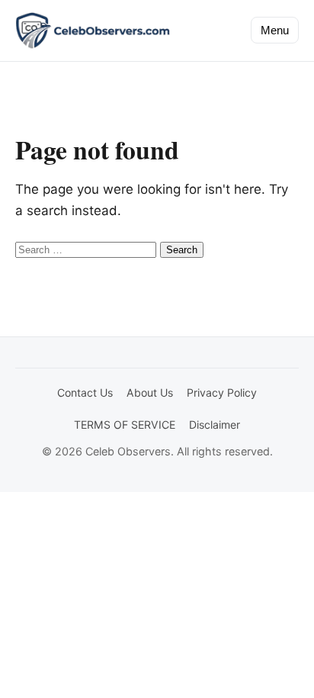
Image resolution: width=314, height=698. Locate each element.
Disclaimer (214, 424)
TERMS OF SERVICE (124, 424)
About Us (150, 392)
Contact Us (85, 392)
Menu (275, 30)
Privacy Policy (222, 392)
